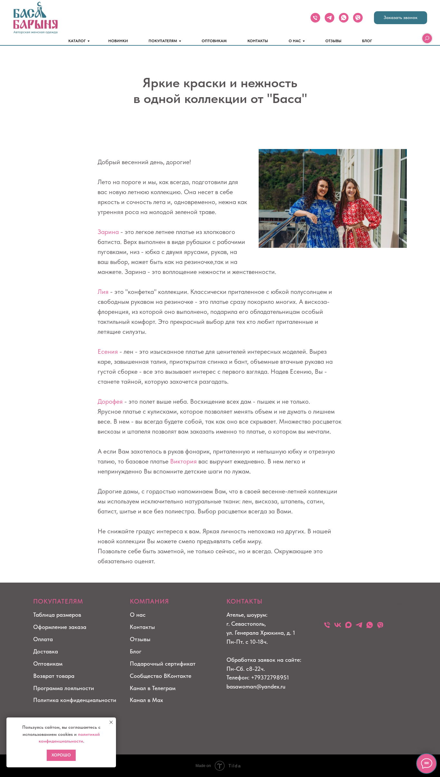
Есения (108, 351)
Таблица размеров (57, 614)
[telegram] (329, 18)
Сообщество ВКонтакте (160, 675)
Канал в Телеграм (153, 688)
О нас (138, 614)
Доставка (45, 651)
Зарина (108, 232)
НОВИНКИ (118, 41)
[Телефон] (315, 18)
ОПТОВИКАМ (214, 41)
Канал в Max (146, 700)
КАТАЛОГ (77, 41)
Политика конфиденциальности (74, 700)
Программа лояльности (63, 688)
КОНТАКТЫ (257, 41)
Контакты (142, 626)
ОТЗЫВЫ (333, 41)
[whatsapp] (344, 18)
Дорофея (110, 401)
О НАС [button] (295, 41)
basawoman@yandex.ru (255, 686)
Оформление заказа (59, 626)
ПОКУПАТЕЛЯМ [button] (162, 41)
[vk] (338, 625)
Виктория (183, 461)
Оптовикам (47, 663)
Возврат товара (53, 675)
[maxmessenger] (348, 625)
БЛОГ (367, 41)
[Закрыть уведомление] (111, 722)
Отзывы (140, 639)
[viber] (358, 18)
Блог (135, 651)
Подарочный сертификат (163, 663)
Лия (103, 291)
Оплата (43, 639)
